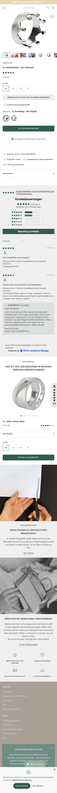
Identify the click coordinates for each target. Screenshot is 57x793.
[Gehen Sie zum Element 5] (40, 55)
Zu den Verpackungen (28, 644)
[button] (8, 73)
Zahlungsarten (9, 725)
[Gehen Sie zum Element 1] (6, 55)
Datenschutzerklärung (12, 709)
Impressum (7, 700)
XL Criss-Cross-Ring (14, 421)
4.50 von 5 (35, 204)
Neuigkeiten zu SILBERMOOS (15, 696)
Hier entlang (28, 553)
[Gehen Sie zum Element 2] (15, 55)
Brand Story (7, 692)
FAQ (4, 738)
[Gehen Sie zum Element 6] (48, 55)
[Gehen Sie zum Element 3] (23, 55)
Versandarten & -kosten (12, 729)
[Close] (54, 769)
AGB (4, 705)
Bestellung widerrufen (12, 720)
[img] (8, 248)
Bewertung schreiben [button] (28, 231)
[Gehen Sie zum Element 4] (32, 55)
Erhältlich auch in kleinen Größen (28, 97)
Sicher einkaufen (10, 733)
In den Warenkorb (28, 128)
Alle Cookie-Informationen (22, 780)
